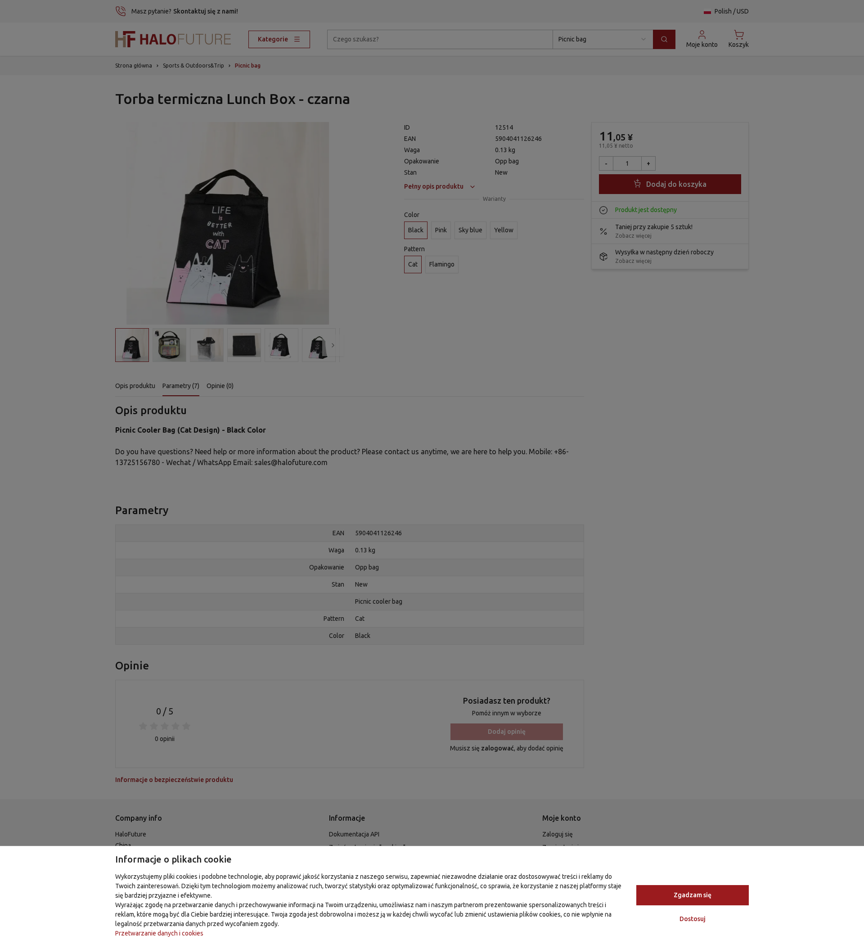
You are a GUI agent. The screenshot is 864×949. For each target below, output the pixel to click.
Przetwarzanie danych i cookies (159, 933)
